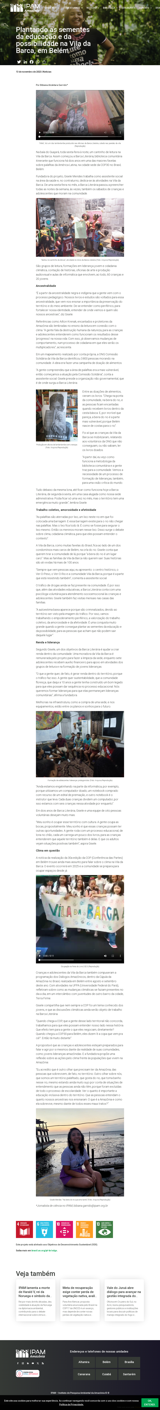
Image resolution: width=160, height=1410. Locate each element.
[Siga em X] (38, 1363)
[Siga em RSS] (43, 1363)
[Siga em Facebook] (18, 1363)
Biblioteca (109, 8)
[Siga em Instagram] (23, 1363)
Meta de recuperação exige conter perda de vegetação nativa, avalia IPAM (80, 1300)
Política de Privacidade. (71, 1404)
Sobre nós (50, 8)
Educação (127, 8)
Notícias (91, 8)
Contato (144, 8)
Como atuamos (71, 8)
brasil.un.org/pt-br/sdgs (44, 1250)
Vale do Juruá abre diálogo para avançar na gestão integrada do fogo (124, 1300)
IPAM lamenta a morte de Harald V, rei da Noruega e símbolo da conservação (35, 1300)
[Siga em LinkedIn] (28, 1363)
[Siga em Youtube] (33, 1363)
